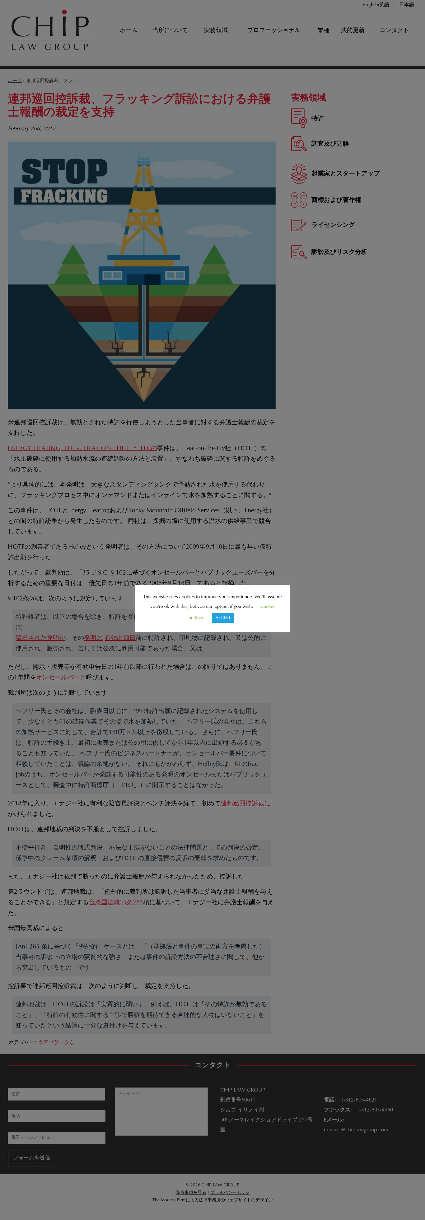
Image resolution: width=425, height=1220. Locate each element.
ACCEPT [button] (223, 618)
